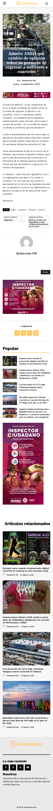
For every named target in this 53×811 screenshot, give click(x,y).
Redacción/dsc (13, 626)
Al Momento (16, 45)
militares (32, 210)
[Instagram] (13, 767)
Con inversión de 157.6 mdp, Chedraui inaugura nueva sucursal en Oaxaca (32, 387)
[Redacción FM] (26, 242)
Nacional (26, 48)
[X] (23, 333)
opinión (41, 210)
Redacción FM (29, 80)
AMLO (13, 210)
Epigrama (8, 220)
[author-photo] (4, 574)
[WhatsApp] (36, 333)
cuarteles (22, 210)
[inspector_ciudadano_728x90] (26, 97)
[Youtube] (28, 767)
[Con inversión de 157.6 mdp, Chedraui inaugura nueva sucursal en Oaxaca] (10, 387)
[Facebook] (17, 333)
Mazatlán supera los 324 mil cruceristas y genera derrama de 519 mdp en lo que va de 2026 (34, 400)
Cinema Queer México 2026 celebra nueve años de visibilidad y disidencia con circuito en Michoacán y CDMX (34, 374)
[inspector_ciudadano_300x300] (23, 313)
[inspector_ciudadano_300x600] (23, 504)
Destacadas (35, 45)
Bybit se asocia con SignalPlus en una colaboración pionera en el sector (38, 223)
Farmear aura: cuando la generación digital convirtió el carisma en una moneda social (33, 361)
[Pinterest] (29, 333)
